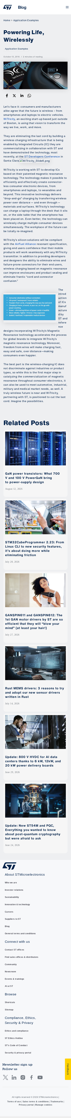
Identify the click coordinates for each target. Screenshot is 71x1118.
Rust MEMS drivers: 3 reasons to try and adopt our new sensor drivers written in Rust (34, 692)
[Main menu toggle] (67, 7)
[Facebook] (7, 96)
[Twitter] (14, 96)
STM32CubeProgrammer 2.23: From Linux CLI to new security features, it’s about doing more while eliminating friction (34, 548)
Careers (9, 912)
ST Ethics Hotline (14, 1038)
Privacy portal (26, 1105)
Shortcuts (10, 1002)
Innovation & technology (17, 904)
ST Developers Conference (42, 156)
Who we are (11, 882)
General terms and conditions (20, 933)
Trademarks (56, 1101)
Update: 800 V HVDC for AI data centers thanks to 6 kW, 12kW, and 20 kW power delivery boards (33, 761)
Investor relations (14, 890)
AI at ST (9, 986)
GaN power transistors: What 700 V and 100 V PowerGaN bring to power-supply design (32, 477)
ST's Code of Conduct (16, 1045)
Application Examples (16, 48)
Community (11, 964)
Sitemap (9, 1010)
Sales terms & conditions (36, 1101)
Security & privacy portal (18, 1053)
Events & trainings (14, 979)
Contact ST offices (14, 950)
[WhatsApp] (29, 96)
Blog (7, 926)
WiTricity (9, 119)
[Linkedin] (22, 96)
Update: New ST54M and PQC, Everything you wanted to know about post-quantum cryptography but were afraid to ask (32, 831)
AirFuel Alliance (25, 244)
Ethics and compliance (17, 1031)
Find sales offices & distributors (21, 957)
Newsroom (10, 971)
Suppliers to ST (13, 919)
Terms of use (14, 1101)
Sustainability (12, 897)
